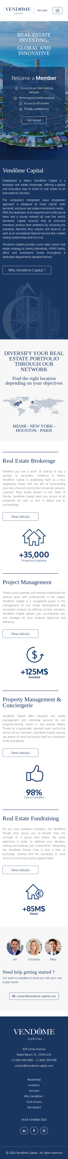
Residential (34, 1079)
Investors (34, 1085)
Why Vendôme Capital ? (27, 270)
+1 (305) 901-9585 (22, 1060)
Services (34, 1090)
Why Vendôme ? (34, 1096)
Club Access (34, 1102)
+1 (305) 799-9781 (46, 1060)
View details (20, 516)
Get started (34, 120)
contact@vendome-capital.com (36, 996)
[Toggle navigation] (57, 10)
